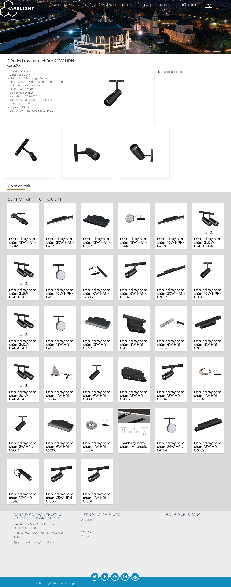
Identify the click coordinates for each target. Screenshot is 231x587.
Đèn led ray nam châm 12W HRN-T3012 (22, 242)
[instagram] (125, 577)
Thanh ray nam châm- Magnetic (133, 445)
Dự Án (145, 5)
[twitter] (95, 577)
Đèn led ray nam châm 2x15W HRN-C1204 (207, 242)
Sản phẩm (61, 5)
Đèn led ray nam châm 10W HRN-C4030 (170, 242)
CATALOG (165, 5)
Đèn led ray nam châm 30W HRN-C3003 (171, 293)
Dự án (85, 525)
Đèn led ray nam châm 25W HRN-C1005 (59, 497)
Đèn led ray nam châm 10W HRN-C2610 (207, 293)
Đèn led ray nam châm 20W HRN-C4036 (60, 242)
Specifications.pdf (172, 71)
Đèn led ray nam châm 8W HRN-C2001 (133, 344)
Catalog (86, 531)
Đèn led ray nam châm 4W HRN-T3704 (96, 446)
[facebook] (105, 577)
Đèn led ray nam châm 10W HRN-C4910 (59, 293)
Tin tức (85, 536)
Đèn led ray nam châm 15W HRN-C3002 (207, 446)
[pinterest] (115, 577)
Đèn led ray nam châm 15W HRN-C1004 (170, 395)
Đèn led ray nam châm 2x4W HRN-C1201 (22, 395)
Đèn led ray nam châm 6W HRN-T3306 (170, 344)
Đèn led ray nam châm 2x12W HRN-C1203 (22, 344)
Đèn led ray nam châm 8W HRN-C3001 (207, 344)
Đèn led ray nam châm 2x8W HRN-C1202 (22, 293)
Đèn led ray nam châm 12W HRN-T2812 (22, 497)
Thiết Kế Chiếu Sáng (95, 5)
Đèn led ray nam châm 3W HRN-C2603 (22, 446)
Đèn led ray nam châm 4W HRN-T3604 (59, 395)
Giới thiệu (189, 5)
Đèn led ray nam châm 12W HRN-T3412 (133, 242)
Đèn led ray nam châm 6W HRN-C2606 (96, 395)
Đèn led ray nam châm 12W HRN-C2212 (96, 344)
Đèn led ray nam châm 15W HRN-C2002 (133, 395)
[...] (17, 8)
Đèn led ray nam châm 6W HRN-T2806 (96, 293)
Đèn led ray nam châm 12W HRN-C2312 (96, 242)
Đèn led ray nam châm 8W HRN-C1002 (133, 293)
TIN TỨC (126, 5)
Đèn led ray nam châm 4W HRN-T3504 (207, 395)
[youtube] (135, 577)
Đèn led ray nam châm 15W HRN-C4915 (59, 344)
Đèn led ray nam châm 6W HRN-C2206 (59, 446)
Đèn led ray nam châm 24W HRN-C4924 (171, 446)
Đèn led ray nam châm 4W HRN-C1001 (96, 497)
